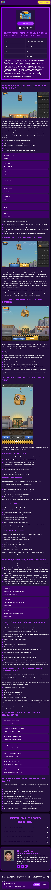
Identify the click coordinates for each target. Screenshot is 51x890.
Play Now (25, 23)
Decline (44, 884)
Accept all (37, 884)
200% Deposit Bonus (44, 2)
